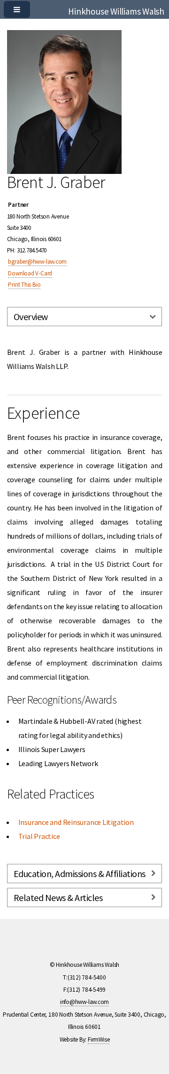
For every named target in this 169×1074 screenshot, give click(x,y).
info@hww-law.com (84, 1002)
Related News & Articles (58, 897)
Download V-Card (30, 273)
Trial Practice (39, 836)
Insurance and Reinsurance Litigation (76, 822)
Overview (31, 316)
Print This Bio (24, 285)
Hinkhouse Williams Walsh (116, 11)
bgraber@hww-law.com (37, 262)
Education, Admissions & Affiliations (80, 873)
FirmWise (98, 1039)
